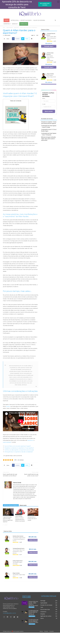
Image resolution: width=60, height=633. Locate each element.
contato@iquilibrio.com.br (9, 613)
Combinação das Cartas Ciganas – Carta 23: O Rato (33, 621)
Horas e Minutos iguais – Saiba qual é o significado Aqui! (33, 603)
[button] (55, 20)
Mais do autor (23, 505)
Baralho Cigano (32, 616)
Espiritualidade (25, 20)
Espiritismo (16, 27)
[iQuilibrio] (30, 14)
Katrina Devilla (7, 35)
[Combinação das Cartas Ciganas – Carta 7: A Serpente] (25, 612)
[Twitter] (14, 617)
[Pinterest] (11, 617)
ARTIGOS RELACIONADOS (11, 505)
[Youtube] (17, 617)
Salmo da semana (39, 20)
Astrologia (14, 20)
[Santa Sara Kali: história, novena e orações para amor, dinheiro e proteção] (20, 511)
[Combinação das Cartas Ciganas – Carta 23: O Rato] (25, 621)
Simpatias (7, 24)
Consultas (51, 631)
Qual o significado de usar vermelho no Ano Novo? (10, 475)
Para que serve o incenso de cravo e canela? (32, 518)
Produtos (46, 631)
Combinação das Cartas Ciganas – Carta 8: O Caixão (48, 126)
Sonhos (14, 24)
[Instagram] (7, 617)
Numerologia (31, 607)
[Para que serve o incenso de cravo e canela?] (33, 512)
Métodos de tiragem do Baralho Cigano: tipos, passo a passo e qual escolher (48, 139)
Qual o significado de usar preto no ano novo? (31, 475)
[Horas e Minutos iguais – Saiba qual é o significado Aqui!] (25, 603)
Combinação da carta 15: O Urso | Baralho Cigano (48, 130)
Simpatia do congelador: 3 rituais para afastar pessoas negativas (48, 122)
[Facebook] (4, 617)
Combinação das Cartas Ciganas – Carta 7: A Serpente (48, 134)
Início (4, 27)
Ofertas (41, 631)
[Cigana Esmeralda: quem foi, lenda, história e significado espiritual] (8, 512)
